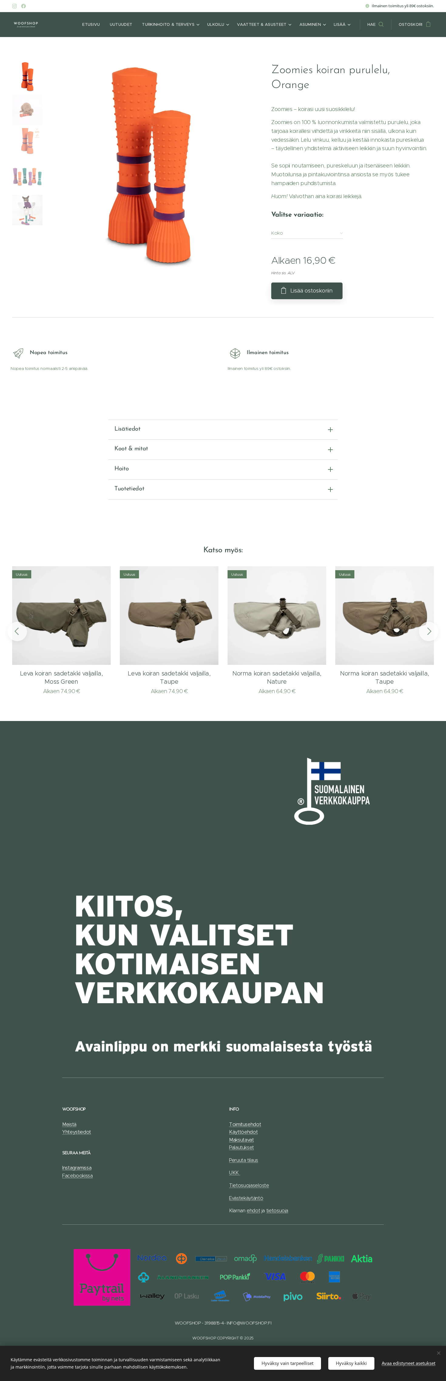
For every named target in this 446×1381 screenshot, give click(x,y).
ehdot (253, 1210)
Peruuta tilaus (243, 1160)
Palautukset (241, 1147)
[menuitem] (93, 24)
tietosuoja (277, 1210)
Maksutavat (241, 1140)
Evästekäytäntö (246, 1198)
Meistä (69, 1124)
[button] (375, 24)
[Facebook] (23, 6)
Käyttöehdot (243, 1132)
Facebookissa (77, 1176)
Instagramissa (76, 1168)
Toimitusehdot (245, 1124)
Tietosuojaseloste (249, 1185)
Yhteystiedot (76, 1132)
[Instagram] (14, 6)
